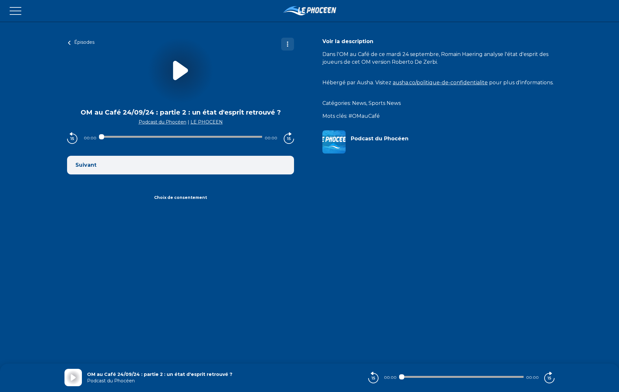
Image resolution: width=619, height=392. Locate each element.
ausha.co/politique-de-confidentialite (440, 82)
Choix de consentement (180, 197)
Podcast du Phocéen (162, 122)
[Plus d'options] (287, 44)
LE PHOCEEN (207, 122)
